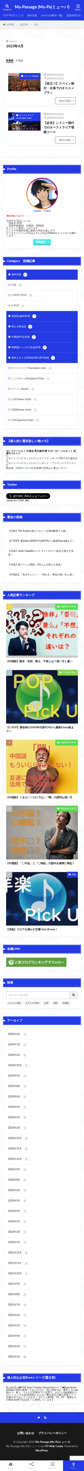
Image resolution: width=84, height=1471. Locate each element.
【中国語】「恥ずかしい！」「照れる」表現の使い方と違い (41, 574)
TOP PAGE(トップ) (13, 15)
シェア (32, 1468)
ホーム (11, 1468)
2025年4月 (16, 1034)
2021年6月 (16, 1315)
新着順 (9, 60)
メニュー (53, 1468)
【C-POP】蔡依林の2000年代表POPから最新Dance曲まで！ (41, 541)
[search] (74, 995)
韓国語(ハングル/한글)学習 (28, 347)
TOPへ (74, 1468)
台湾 (46, 1003)
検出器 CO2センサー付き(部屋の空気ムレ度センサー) (36, 468)
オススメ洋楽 (14, 1003)
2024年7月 (16, 1044)
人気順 (19, 60)
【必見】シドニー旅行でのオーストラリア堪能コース (59, 127)
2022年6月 (16, 1190)
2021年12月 (17, 1252)
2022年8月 (16, 1180)
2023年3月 (16, 1117)
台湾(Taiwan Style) (23, 399)
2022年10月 (17, 1159)
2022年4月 (16, 1211)
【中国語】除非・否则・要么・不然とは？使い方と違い (39, 661)
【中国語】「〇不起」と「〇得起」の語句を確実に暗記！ (40, 863)
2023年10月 (17, 1065)
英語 (55, 1003)
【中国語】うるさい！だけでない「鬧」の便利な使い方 (39, 797)
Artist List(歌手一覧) (51, 15)
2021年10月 (17, 1273)
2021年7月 (16, 1304)
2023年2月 (16, 1128)
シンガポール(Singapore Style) (30, 378)
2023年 (24, 24)
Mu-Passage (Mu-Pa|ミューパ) (42, 7)
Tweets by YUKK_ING (18, 500)
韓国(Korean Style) (23, 410)
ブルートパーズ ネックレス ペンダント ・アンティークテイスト (41, 463)
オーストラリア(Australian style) (25, 116)
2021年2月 (17, 1357)
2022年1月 (16, 1242)
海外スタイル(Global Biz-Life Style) (32, 357)
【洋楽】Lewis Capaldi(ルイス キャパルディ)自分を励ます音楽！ (41, 553)
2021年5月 (16, 1325)
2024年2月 (16, 1055)
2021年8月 (16, 1294)
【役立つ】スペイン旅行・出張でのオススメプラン (59, 88)
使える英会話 (21, 326)
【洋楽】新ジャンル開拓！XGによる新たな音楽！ (35, 564)
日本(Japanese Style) (24, 420)
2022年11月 (17, 1148)
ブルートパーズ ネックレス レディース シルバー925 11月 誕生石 (41, 458)
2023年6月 (16, 1096)
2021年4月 (16, 1336)
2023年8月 (16, 1086)
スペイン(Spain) (31, 76)
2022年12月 (17, 1138)
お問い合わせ (25, 1433)
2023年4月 (16, 1107)
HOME (10, 24)
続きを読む (65, 101)
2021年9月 (16, 1284)
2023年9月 (16, 1076)
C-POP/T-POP (21, 295)
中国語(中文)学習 (23, 337)
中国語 (66, 1003)
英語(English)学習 (23, 316)
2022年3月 (16, 1221)
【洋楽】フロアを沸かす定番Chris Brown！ (32, 929)
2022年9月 (16, 1169)
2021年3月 (16, 1346)
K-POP (17, 305)
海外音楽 (32, 15)
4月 (36, 24)
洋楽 (16, 285)
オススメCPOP (32, 1003)
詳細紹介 (41, 242)
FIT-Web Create (54, 1446)
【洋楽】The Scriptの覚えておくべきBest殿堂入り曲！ (38, 531)
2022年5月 (16, 1200)
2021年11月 (17, 1263)
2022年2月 (16, 1232)
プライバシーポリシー (52, 1433)
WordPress (41, 1450)
